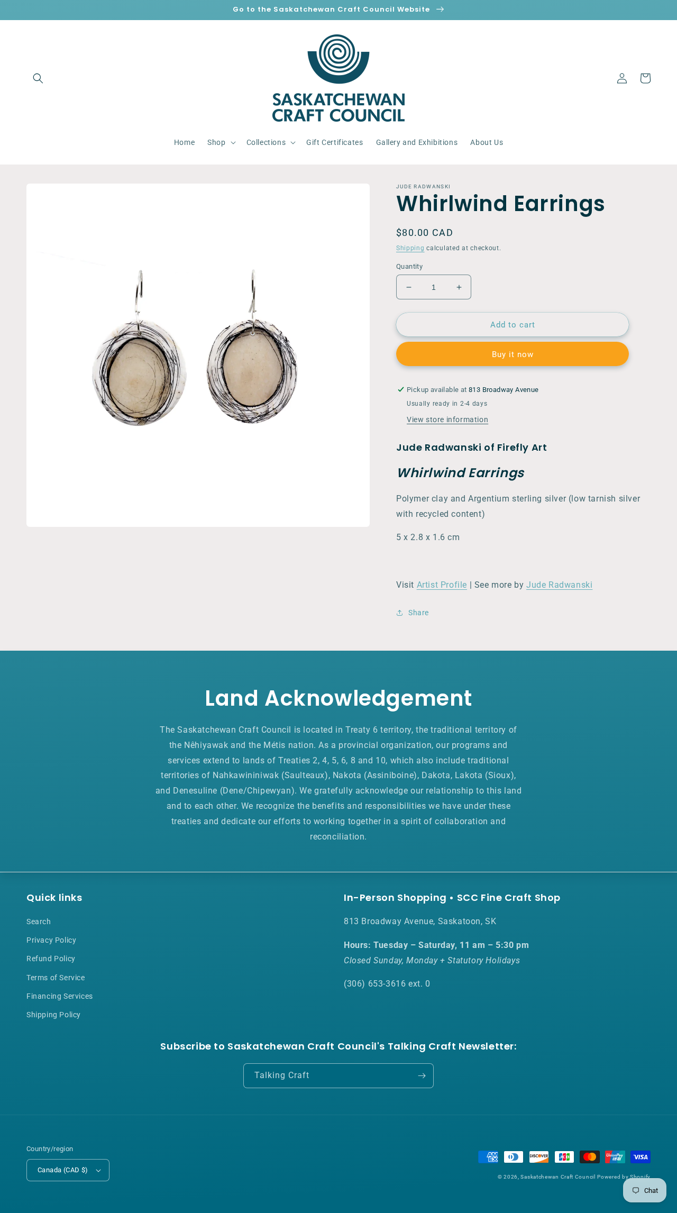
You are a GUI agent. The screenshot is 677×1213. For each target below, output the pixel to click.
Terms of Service (55, 977)
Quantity (409, 266)
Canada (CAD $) (63, 1170)
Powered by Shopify (624, 1177)
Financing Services (59, 996)
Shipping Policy (53, 1014)
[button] (38, 78)
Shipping (410, 248)
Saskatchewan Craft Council (557, 1177)
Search (38, 921)
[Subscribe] (421, 1075)
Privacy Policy (51, 940)
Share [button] (418, 612)
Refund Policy (51, 958)
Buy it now (513, 354)
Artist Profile (442, 585)
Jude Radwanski (559, 585)
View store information (447, 419)
